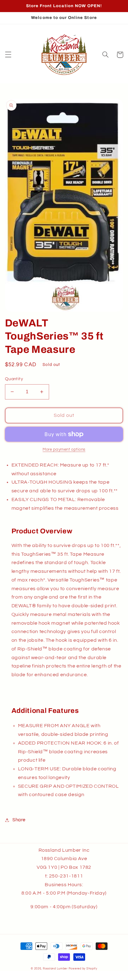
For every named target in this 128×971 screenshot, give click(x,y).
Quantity (14, 379)
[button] (8, 55)
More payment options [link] (64, 450)
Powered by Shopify (83, 968)
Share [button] (18, 820)
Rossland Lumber (55, 968)
